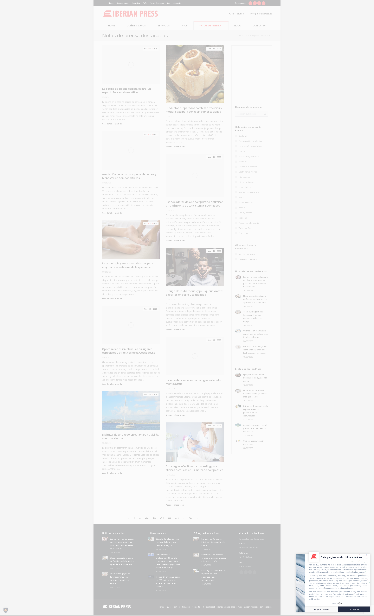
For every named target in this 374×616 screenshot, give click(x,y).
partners (323, 565)
